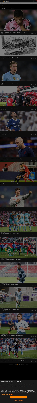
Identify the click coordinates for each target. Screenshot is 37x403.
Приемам (18, 397)
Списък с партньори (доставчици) (6, 394)
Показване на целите (18, 400)
